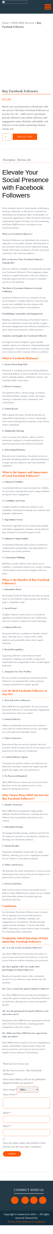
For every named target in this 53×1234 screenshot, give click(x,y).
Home (5, 22)
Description (9, 159)
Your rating (10, 1089)
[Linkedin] (42, 1200)
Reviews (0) (24, 159)
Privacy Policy (15, 1221)
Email (7, 1126)
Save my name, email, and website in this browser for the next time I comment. (24, 1145)
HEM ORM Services (23, 22)
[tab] (9, 160)
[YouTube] (34, 1200)
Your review (10, 1094)
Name (7, 1112)
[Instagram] (25, 1200)
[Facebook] (14, 1200)
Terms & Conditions (34, 1221)
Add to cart (25, 137)
